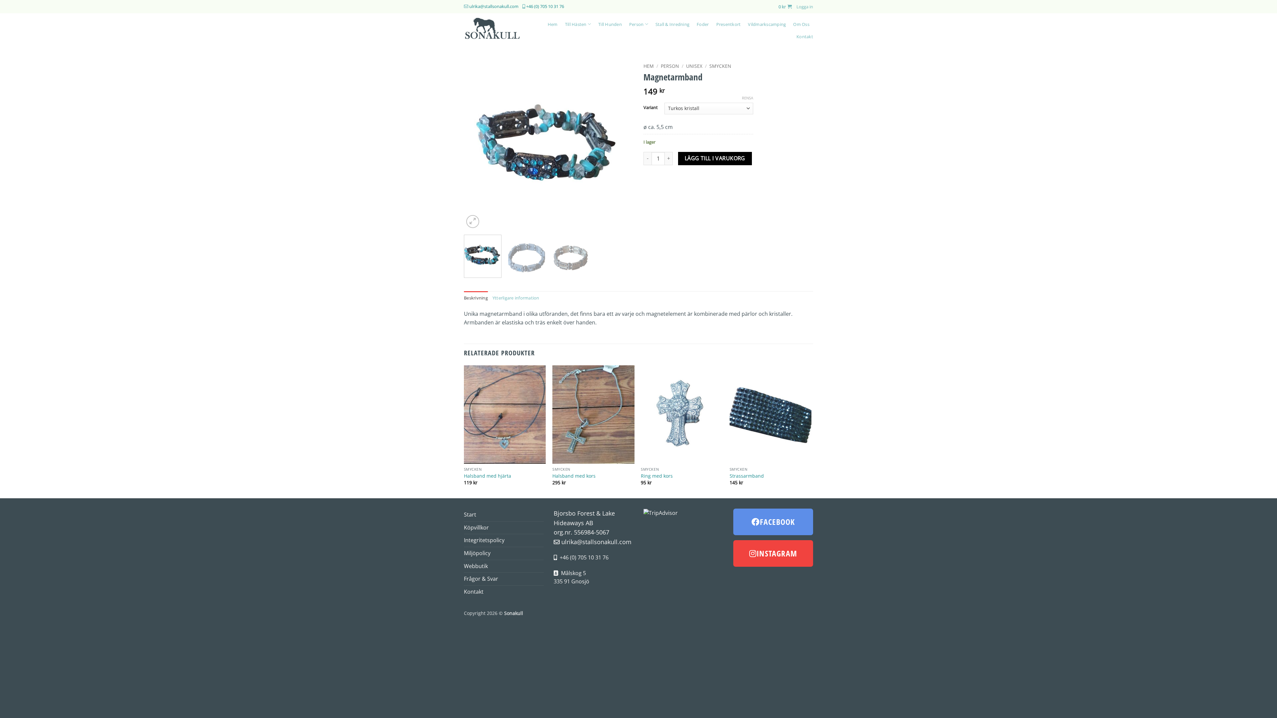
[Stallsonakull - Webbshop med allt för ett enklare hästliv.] (496, 30)
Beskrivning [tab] (476, 298)
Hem (553, 24)
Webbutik (476, 566)
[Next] (622, 145)
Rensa (747, 98)
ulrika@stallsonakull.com (493, 6)
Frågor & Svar (481, 578)
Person (636, 24)
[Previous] (476, 145)
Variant (650, 107)
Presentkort (728, 24)
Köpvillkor (476, 527)
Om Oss (801, 24)
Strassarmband (747, 476)
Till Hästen (576, 24)
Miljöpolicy (477, 553)
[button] (785, 7)
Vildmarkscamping (767, 24)
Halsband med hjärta (487, 476)
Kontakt (804, 37)
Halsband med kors (574, 476)
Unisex (694, 66)
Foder (703, 24)
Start (470, 514)
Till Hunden (610, 24)
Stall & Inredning (672, 24)
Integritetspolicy (484, 540)
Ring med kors (657, 476)
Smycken (720, 66)
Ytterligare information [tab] (516, 298)
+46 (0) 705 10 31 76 (545, 6)
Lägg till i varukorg (715, 158)
